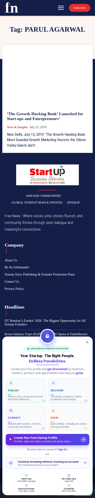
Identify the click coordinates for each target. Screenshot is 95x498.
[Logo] (11, 7)
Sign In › (63, 449)
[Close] (87, 342)
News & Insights (17, 127)
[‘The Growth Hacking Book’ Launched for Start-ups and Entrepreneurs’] (47, 78)
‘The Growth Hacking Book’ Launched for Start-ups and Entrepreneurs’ (45, 116)
